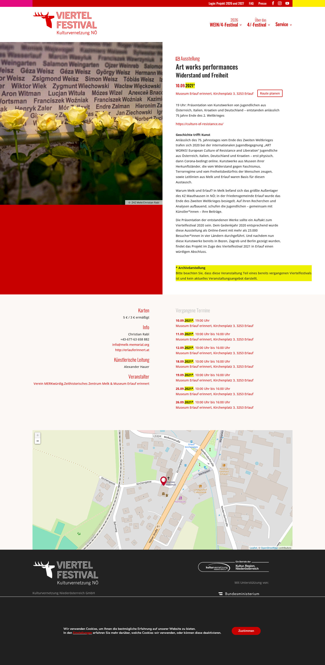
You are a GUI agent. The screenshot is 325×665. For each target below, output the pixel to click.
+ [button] (37, 435)
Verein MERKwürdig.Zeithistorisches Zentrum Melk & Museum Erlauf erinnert (91, 383)
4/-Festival (256, 22)
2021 (189, 85)
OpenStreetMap (269, 547)
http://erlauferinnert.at (132, 350)
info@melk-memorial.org (130, 344)
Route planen (270, 93)
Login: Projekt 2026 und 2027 (226, 4)
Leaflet (253, 547)
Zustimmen (246, 631)
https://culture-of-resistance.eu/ (199, 124)
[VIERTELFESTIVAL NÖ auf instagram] (280, 4)
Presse (262, 4)
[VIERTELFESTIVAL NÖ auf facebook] (273, 4)
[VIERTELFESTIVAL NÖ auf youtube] (287, 4)
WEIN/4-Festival (224, 22)
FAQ (251, 4)
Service (281, 24)
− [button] (37, 441)
